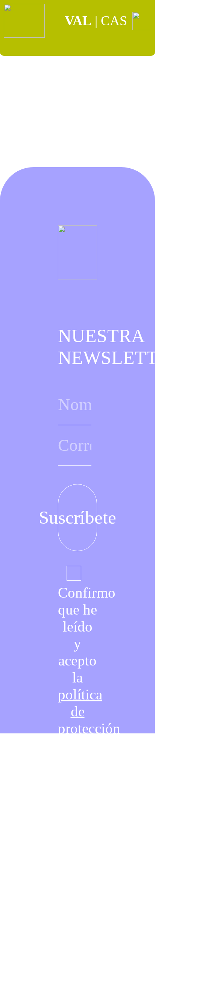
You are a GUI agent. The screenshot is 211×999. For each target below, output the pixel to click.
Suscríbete (77, 517)
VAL (78, 20)
